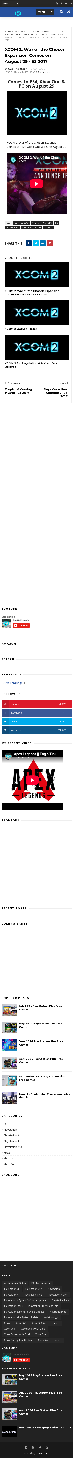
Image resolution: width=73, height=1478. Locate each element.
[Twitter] (66, 3)
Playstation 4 (12, 34)
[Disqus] (37, 451)
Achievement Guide (15, 1283)
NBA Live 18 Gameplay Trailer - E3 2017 (45, 1427)
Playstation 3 (11, 1135)
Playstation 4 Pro (33, 1294)
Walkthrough (51, 1317)
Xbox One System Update (18, 1340)
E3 (15, 31)
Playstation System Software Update (24, 1311)
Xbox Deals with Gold (33, 1328)
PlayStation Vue (33, 1289)
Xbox (7, 1152)
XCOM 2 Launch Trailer (21, 329)
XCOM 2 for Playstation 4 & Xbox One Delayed (31, 365)
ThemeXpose (43, 1453)
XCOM (41, 34)
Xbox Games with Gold (17, 1334)
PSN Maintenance (40, 1283)
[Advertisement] (36, 863)
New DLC (49, 31)
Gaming (36, 31)
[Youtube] (57, 3)
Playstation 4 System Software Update (25, 1300)
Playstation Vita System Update (21, 1317)
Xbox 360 (9, 1158)
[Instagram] (47, 1447)
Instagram (38, 730)
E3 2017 (24, 31)
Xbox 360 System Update (45, 1323)
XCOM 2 (52, 34)
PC (59, 31)
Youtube (38, 704)
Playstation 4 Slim (57, 1294)
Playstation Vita (13, 1147)
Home (8, 31)
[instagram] (71, 3)
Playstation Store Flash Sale (43, 1306)
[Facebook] (61, 3)
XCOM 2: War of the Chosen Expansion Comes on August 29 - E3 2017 (32, 292)
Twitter (38, 721)
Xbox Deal (10, 1328)
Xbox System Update (49, 1340)
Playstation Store (13, 1306)
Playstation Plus (60, 1300)
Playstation (10, 1129)
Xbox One (29, 34)
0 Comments (43, 72)
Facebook (38, 713)
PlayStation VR (12, 1289)
